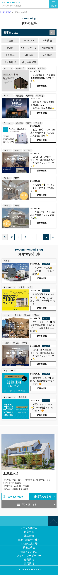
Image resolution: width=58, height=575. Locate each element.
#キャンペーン (29, 47)
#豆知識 (47, 55)
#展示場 (29, 55)
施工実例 (29, 535)
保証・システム (29, 551)
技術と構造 (29, 547)
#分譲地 (47, 40)
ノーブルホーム (29, 527)
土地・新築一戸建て (29, 539)
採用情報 (29, 563)
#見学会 (10, 55)
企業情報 (29, 559)
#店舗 (10, 47)
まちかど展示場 (29, 543)
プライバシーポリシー (29, 555)
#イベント (29, 40)
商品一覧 (29, 531)
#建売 (10, 40)
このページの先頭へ (53, 521)
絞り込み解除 (29, 62)
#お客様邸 (10, 62)
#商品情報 (47, 47)
